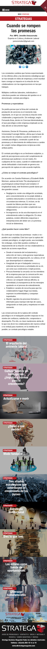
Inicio (32, 634)
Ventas (35, 637)
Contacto (24, 634)
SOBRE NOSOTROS (23, 637)
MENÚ (7, 10)
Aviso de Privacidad (10, 634)
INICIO (19, 14)
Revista (12, 637)
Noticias (40, 634)
